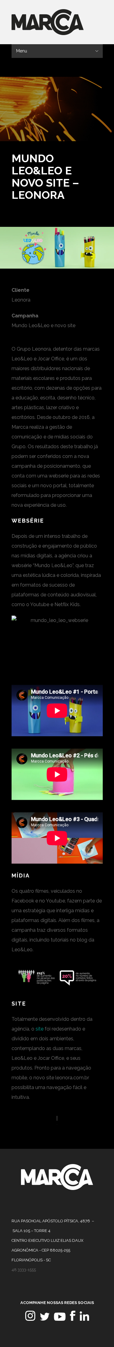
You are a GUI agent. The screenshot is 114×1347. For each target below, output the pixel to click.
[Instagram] (30, 1319)
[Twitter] (45, 1319)
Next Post (97, 154)
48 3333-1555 (24, 1269)
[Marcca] (57, 1188)
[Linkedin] (84, 1319)
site (39, 1029)
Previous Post (88, 154)
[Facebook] (72, 1319)
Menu (21, 50)
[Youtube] (60, 1319)
